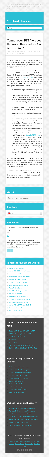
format (33, 135)
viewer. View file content (21, 425)
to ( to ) (18, 302)
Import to (16, 268)
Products (12, 441)
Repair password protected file (20, 414)
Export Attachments (18, 378)
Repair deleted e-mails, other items (23, 419)
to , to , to (22, 331)
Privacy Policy (19, 444)
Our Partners (35, 441)
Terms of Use (29, 444)
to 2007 (17, 337)
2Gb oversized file (18, 422)
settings (20, 373)
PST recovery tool (26, 77)
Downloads (19, 441)
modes (19, 367)
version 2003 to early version (21, 345)
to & (18, 390)
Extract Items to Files (18, 375)
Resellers (11, 444)
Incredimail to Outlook (16, 274)
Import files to (20, 305)
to (19, 277)
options (19, 370)
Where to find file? (16, 392)
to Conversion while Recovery (23, 417)
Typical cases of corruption (22, 408)
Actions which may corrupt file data (22, 411)
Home (16, 51)
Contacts (27, 441)
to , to (20, 334)
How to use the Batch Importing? (19, 299)
